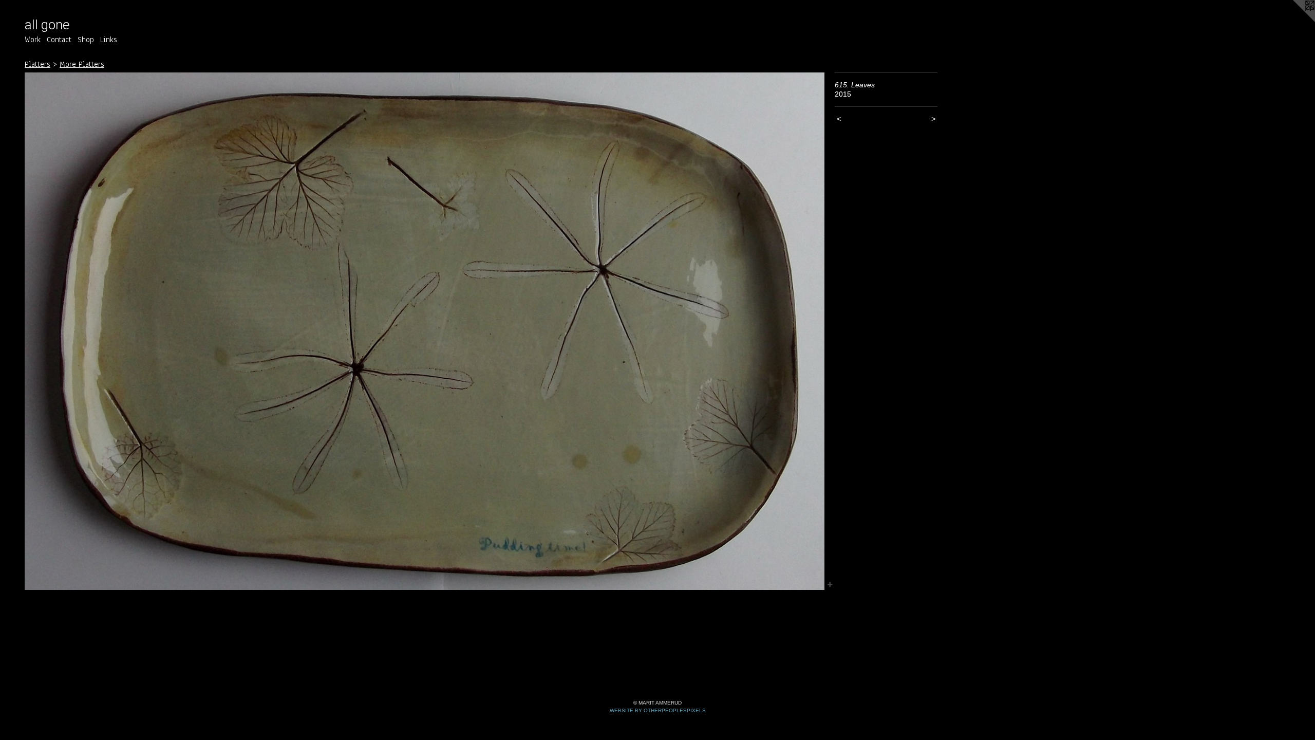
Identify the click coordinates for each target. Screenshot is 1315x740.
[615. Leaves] (424, 331)
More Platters (82, 64)
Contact (59, 39)
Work (33, 39)
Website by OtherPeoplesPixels (658, 710)
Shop (86, 39)
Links (108, 39)
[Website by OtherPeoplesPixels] (1294, 20)
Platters (37, 64)
